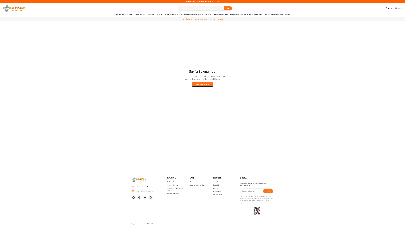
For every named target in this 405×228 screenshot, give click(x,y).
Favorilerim (217, 191)
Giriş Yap (216, 182)
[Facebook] (139, 197)
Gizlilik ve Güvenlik (173, 193)
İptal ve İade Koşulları (197, 185)
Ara (228, 8)
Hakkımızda (171, 182)
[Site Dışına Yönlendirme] (257, 211)
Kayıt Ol (216, 185)
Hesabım (216, 188)
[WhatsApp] (150, 197)
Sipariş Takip (217, 194)
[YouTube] (145, 197)
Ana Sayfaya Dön (202, 84)
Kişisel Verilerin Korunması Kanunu (175, 189)
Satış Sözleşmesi (172, 185)
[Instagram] (133, 197)
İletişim (192, 182)
